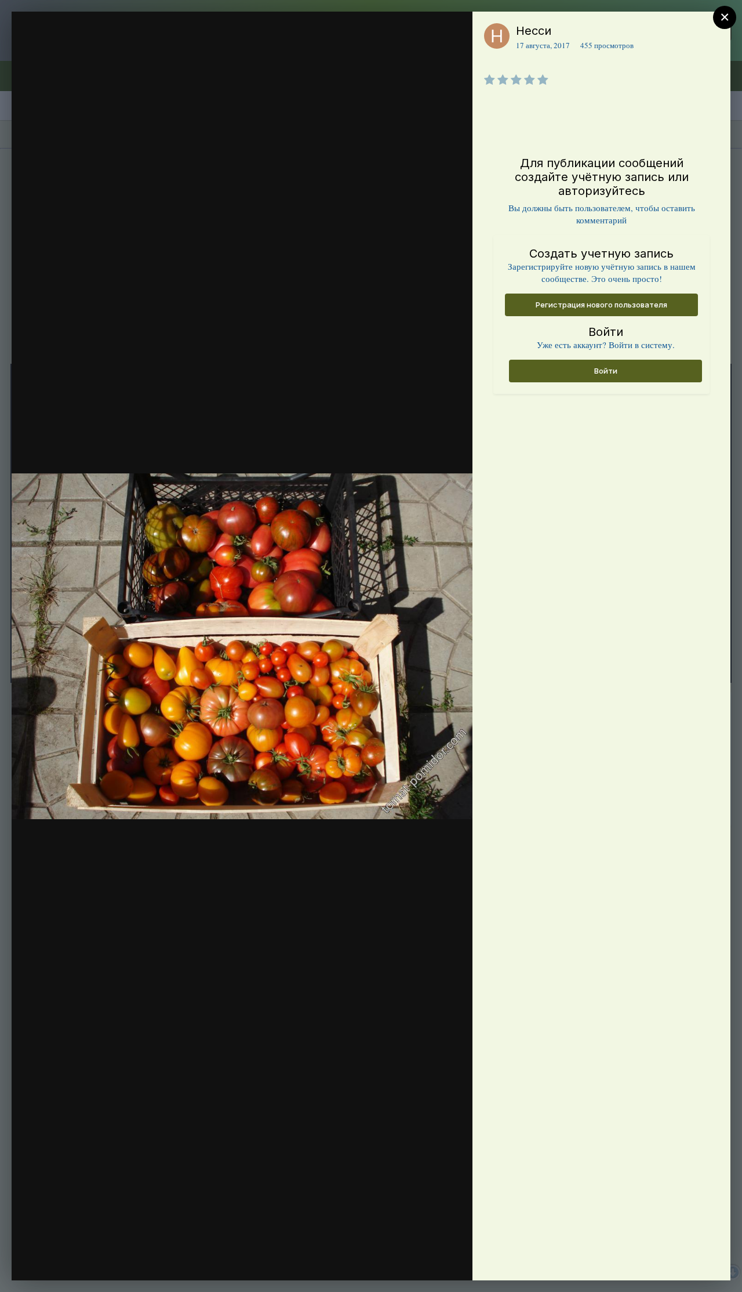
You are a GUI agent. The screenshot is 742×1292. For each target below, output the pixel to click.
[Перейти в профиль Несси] (497, 36)
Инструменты (422, 1259)
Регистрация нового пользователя (601, 304)
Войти (605, 370)
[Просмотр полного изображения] (452, 32)
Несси (533, 31)
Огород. (86, 54)
